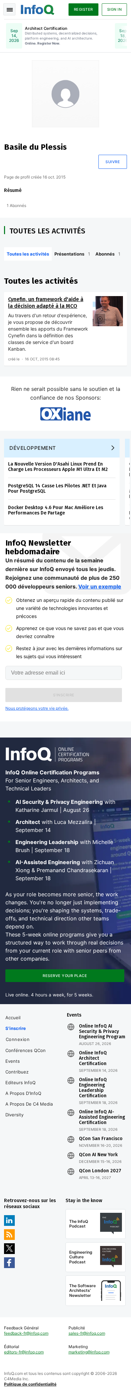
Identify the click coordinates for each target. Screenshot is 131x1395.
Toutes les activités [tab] (28, 254)
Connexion (18, 1039)
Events (12, 1061)
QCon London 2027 (100, 1171)
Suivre (112, 161)
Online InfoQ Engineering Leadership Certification (93, 1088)
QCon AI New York (98, 1155)
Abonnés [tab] (107, 254)
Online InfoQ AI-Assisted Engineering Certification (102, 1117)
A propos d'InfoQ (23, 1093)
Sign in (114, 9)
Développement (32, 448)
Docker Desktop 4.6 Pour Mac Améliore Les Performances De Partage (55, 510)
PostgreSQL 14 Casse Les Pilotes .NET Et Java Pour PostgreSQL (57, 488)
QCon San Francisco (101, 1138)
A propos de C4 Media (29, 1104)
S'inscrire (15, 1028)
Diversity (14, 1114)
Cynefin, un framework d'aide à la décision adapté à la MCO (45, 302)
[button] (63, 695)
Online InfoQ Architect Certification (93, 1058)
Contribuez (17, 1071)
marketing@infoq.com (89, 1351)
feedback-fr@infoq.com (26, 1333)
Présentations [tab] (72, 254)
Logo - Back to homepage (37, 9)
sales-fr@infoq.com (87, 1333)
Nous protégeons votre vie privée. (37, 708)
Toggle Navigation (9, 9)
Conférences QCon (25, 1050)
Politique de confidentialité (30, 1384)
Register (83, 9)
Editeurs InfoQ (20, 1082)
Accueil (12, 1017)
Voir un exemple (99, 586)
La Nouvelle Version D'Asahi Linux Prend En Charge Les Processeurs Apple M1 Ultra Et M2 (58, 466)
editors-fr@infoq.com (24, 1351)
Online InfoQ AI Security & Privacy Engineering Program (102, 1032)
